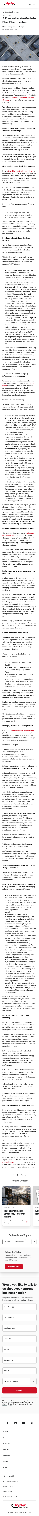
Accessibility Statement (11, 1481)
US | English (10, 1476)
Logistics (7, 1241)
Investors (6, 1438)
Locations (6, 1455)
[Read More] (27, 1222)
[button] (34, 4)
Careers (5, 1461)
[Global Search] (30, 4)
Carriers (6, 1449)
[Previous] (27, 1241)
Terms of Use (7, 1491)
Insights (6, 1432)
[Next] (34, 1241)
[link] (7, 1423)
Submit (19, 1390)
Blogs (5, 1467)
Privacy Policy (8, 1486)
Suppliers (6, 1444)
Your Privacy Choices (10, 1496)
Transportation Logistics (22, 1241)
